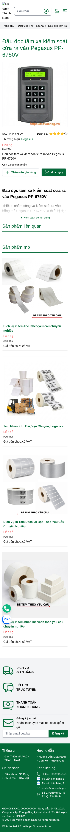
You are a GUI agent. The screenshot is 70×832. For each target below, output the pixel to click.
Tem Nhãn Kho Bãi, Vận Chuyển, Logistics (33, 426)
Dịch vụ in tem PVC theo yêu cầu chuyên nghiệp (32, 328)
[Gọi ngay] (6, 608)
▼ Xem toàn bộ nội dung (35, 217)
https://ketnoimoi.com (39, 826)
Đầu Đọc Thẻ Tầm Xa (31, 25)
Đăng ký (58, 733)
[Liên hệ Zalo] (6, 619)
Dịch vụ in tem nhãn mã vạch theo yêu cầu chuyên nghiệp (33, 624)
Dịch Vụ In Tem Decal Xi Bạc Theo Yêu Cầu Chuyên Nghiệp (33, 524)
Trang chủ (8, 25)
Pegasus (27, 139)
